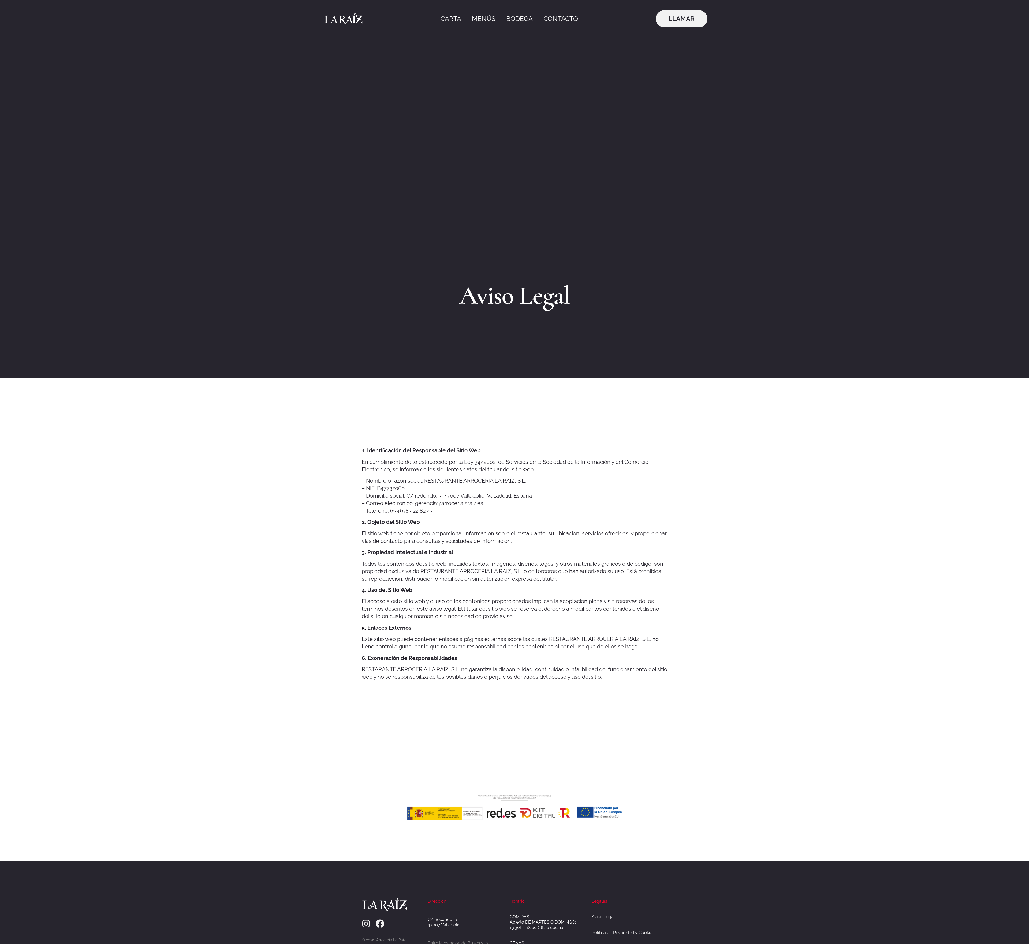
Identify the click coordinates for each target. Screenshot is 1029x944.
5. (364, 628)
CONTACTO (560, 19)
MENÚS (483, 19)
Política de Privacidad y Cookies (623, 932)
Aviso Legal (603, 916)
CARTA (451, 19)
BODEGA (519, 19)
